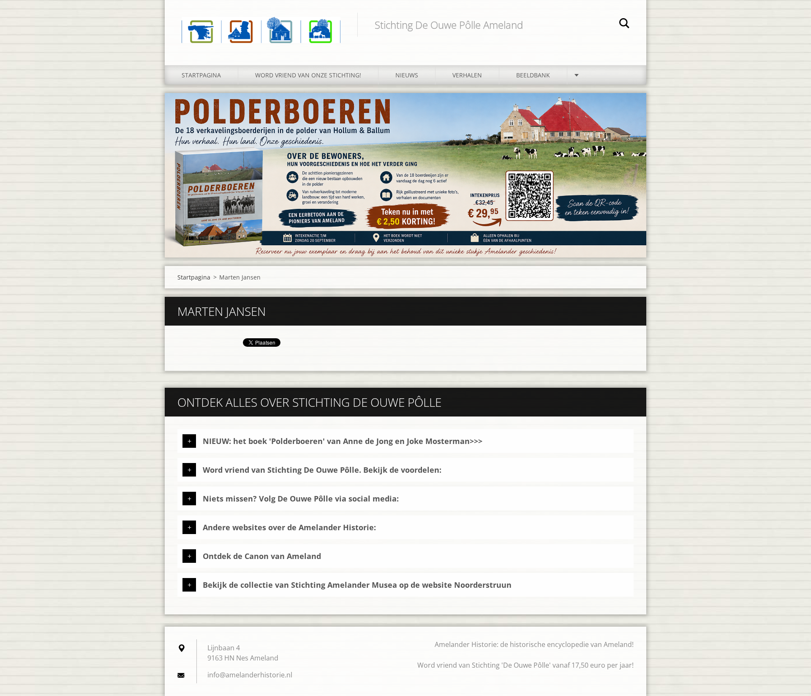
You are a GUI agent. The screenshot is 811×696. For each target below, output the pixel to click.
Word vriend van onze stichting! (308, 75)
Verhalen (467, 75)
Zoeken (624, 24)
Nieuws (406, 75)
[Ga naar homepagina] (261, 24)
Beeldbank (533, 75)
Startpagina (201, 75)
